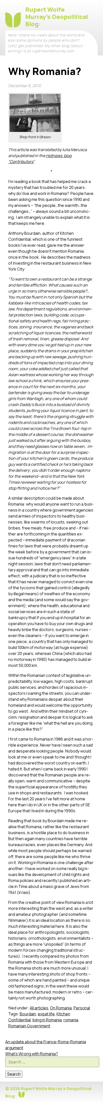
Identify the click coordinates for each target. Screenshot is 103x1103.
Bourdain (28, 1014)
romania (71, 1020)
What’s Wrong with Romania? (31, 1053)
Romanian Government (29, 1026)
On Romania (61, 1008)
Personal (82, 1008)
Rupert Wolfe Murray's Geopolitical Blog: (56, 16)
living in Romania (47, 1020)
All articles (39, 1008)
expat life (46, 1014)
